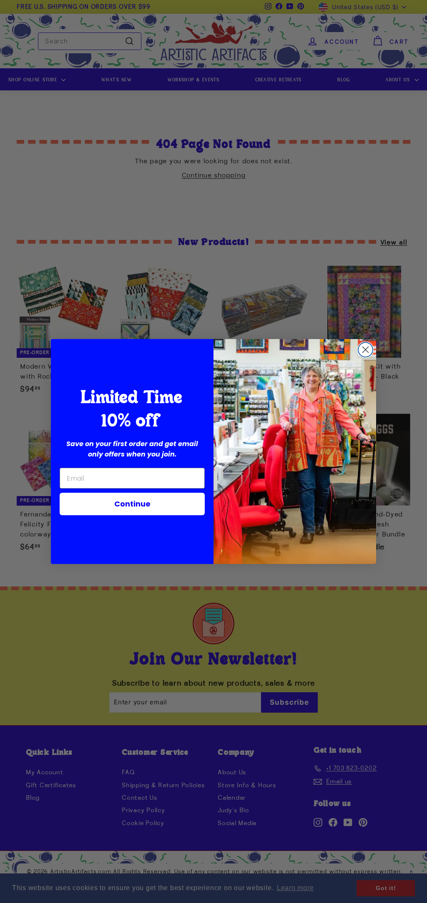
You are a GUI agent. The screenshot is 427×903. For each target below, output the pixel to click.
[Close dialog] (365, 349)
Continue (132, 504)
